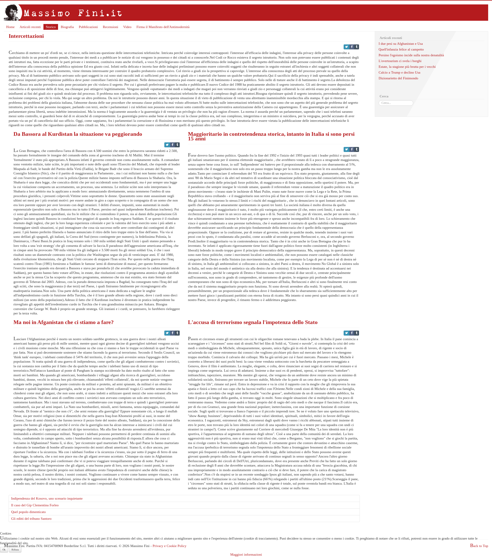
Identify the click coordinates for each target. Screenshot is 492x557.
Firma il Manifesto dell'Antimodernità (162, 27)
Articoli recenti (30, 27)
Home (10, 27)
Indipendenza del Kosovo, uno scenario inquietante (47, 498)
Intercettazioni (26, 36)
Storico (51, 27)
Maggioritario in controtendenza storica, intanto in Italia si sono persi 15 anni (271, 136)
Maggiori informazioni (246, 554)
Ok (4, 549)
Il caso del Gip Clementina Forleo (35, 505)
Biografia (67, 27)
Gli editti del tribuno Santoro (31, 519)
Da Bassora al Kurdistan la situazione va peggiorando (77, 134)
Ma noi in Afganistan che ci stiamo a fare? (63, 322)
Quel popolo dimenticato (28, 512)
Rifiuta (15, 549)
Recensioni (110, 27)
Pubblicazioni (88, 27)
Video (127, 27)
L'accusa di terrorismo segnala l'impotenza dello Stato (253, 322)
